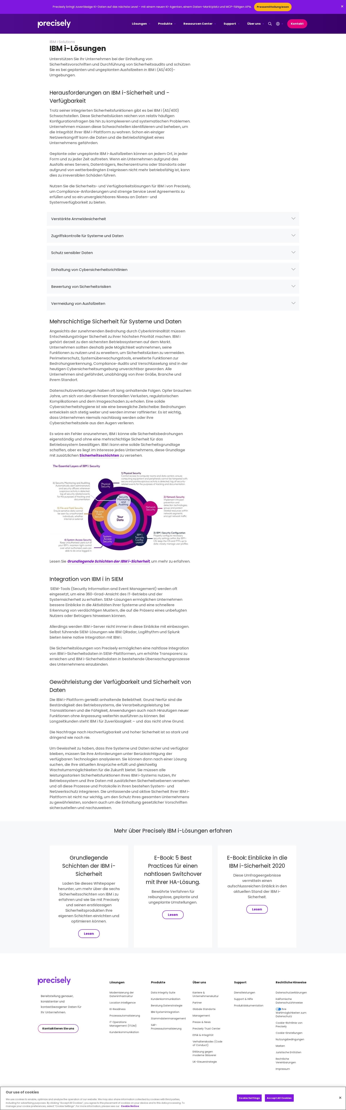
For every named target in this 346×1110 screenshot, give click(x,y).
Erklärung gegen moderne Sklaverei (204, 1053)
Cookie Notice (130, 1106)
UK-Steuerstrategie (205, 1062)
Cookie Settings (249, 1098)
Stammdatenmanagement (168, 1018)
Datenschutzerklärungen (291, 992)
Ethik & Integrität (203, 1035)
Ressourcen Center (197, 24)
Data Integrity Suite (163, 992)
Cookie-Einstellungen (289, 1033)
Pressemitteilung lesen (273, 7)
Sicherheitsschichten (99, 455)
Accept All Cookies (279, 1098)
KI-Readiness (118, 1009)
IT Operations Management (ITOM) (123, 1023)
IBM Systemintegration (165, 1012)
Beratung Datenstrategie (166, 1005)
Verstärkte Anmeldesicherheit (78, 218)
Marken (280, 1046)
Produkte (165, 24)
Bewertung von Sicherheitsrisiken (81, 286)
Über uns (254, 24)
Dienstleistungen (244, 992)
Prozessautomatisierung (125, 1015)
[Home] (54, 23)
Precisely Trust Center (206, 1028)
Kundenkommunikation (124, 1032)
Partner (197, 1002)
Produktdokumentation (248, 1005)
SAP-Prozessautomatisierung (166, 1026)
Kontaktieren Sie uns (58, 1028)
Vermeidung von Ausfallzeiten (78, 303)
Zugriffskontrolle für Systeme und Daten (87, 235)
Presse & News (202, 1022)
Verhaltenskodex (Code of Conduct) (207, 1043)
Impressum (283, 1069)
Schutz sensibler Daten (72, 252)
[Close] (340, 1098)
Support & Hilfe (243, 999)
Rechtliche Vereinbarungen (286, 1060)
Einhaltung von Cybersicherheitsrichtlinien (89, 269)
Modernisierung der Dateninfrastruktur (122, 994)
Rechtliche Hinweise (291, 982)
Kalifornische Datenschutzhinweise (289, 1000)
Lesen (89, 933)
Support (230, 24)
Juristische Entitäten (288, 1052)
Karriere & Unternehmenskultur (206, 994)
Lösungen (139, 24)
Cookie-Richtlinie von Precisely (289, 1024)
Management (201, 1015)
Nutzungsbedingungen (290, 1039)
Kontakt (297, 24)
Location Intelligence (123, 1002)
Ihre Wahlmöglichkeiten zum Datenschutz (291, 1012)
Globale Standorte (204, 1009)
